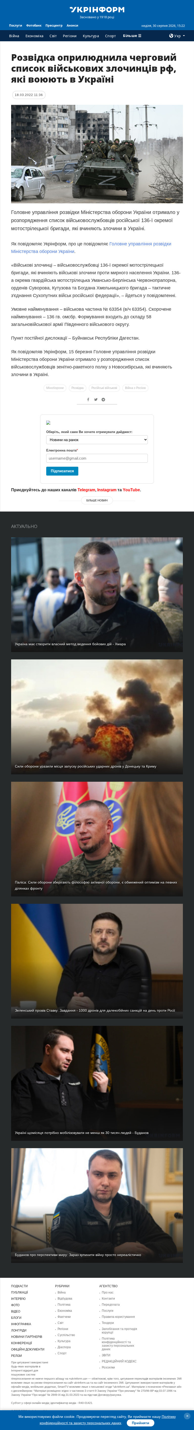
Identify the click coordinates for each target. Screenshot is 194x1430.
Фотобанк (33, 25)
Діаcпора (64, 1347)
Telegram (86, 490)
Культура (91, 35)
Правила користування (118, 1317)
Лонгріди (19, 1330)
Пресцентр (54, 25)
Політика (64, 1304)
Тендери (108, 1323)
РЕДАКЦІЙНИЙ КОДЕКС (119, 1361)
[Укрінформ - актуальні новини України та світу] (97, 9)
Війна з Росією (135, 388)
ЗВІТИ (106, 1355)
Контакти (108, 1298)
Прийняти (140, 1423)
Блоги (16, 1318)
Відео (15, 1311)
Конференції (21, 1343)
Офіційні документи (27, 1349)
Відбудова (65, 1298)
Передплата (111, 1304)
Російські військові (104, 388)
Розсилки (108, 1367)
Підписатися (62, 471)
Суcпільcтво (66, 1335)
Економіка (35, 35)
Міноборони (55, 388)
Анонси (72, 25)
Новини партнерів (26, 1337)
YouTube (131, 490)
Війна (14, 35)
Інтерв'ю (18, 1299)
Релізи (16, 1356)
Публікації (19, 1292)
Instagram (106, 490)
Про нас (107, 1292)
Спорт (110, 35)
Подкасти (19, 1286)
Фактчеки (64, 1317)
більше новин (97, 500)
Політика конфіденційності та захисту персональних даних (118, 1344)
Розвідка (77, 388)
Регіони (70, 35)
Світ (53, 35)
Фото (15, 1305)
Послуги (15, 25)
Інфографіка (21, 1324)
